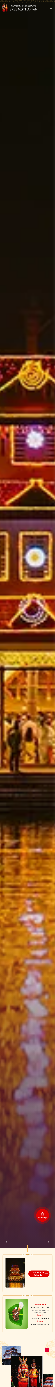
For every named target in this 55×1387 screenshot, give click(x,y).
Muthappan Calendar (38, 1273)
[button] (47, 1242)
